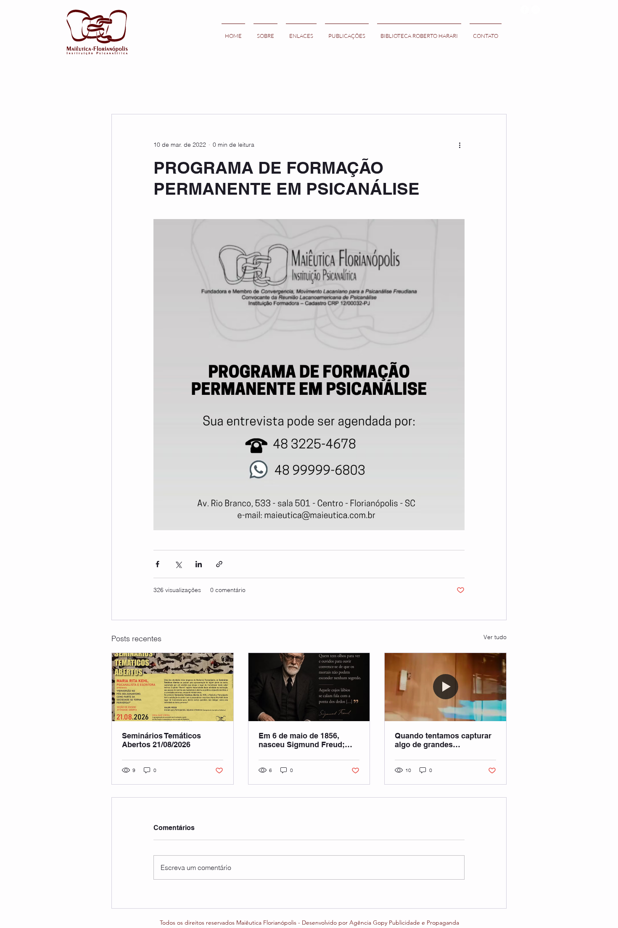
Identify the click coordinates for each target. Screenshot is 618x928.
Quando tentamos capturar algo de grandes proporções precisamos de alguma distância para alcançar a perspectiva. (443, 740)
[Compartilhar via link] (219, 564)
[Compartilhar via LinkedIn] (199, 564)
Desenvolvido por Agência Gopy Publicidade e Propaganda (380, 922)
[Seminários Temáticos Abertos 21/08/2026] (172, 687)
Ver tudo (495, 637)
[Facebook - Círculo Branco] (524, 9)
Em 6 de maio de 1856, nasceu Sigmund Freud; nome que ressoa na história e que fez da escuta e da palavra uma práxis (308, 740)
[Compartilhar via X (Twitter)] (178, 564)
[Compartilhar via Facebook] (157, 564)
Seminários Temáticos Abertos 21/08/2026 (161, 740)
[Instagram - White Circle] (535, 9)
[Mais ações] (459, 145)
